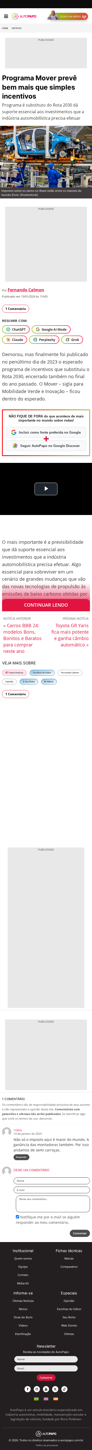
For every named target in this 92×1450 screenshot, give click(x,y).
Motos (23, 1309)
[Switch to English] (46, 1398)
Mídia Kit (23, 1283)
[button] (68, 16)
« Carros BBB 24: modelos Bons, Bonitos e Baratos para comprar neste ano (22, 638)
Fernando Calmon (26, 290)
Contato (23, 1275)
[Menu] (6, 16)
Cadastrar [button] (46, 1377)
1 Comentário (15, 309)
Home (5, 28)
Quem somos (23, 1258)
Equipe (23, 1266)
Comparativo (69, 1266)
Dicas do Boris (23, 1317)
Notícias (16, 28)
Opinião (9, 681)
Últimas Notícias (23, 1301)
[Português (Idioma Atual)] (36, 1398)
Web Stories (69, 1325)
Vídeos (49, 681)
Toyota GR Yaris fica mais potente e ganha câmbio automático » (70, 635)
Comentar (80, 1233)
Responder (21, 1157)
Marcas (69, 1258)
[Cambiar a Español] (56, 1398)
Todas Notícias (15, 672)
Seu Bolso (29, 681)
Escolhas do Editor (42, 672)
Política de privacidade (47, 1445)
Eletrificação (23, 1334)
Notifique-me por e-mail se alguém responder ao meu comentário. (48, 1220)
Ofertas (69, 1334)
